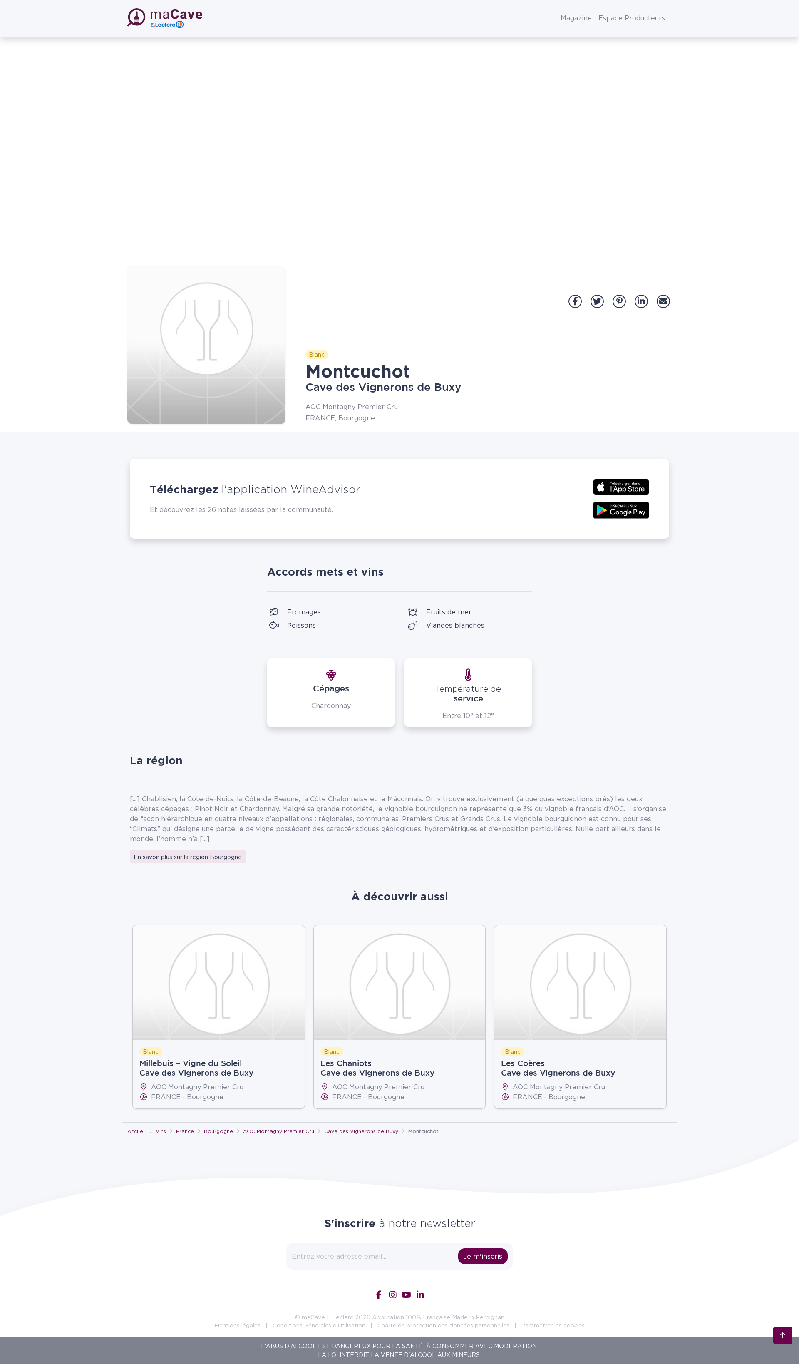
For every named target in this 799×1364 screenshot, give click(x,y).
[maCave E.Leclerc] (165, 18)
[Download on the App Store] (621, 486)
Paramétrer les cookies (553, 1325)
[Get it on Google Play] (621, 509)
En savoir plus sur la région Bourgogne (188, 857)
